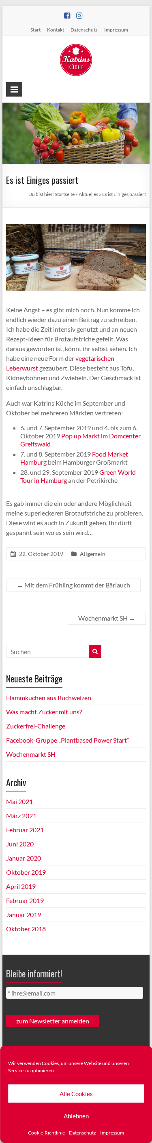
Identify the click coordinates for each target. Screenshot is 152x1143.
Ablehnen (76, 1116)
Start (35, 30)
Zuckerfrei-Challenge (35, 726)
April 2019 (21, 886)
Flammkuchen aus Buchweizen (48, 697)
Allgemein (92, 553)
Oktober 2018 (26, 929)
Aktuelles (88, 194)
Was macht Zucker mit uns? (44, 712)
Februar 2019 (25, 900)
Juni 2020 (20, 844)
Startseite (65, 194)
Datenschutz (82, 1133)
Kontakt (55, 30)
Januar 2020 (23, 858)
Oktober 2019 (26, 872)
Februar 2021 (25, 830)
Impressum (112, 1133)
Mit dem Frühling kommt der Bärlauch (73, 585)
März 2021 (21, 815)
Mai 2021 (19, 801)
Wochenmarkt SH (106, 618)
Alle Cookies (76, 1093)
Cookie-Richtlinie (46, 1133)
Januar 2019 (23, 914)
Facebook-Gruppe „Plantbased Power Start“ (67, 740)
